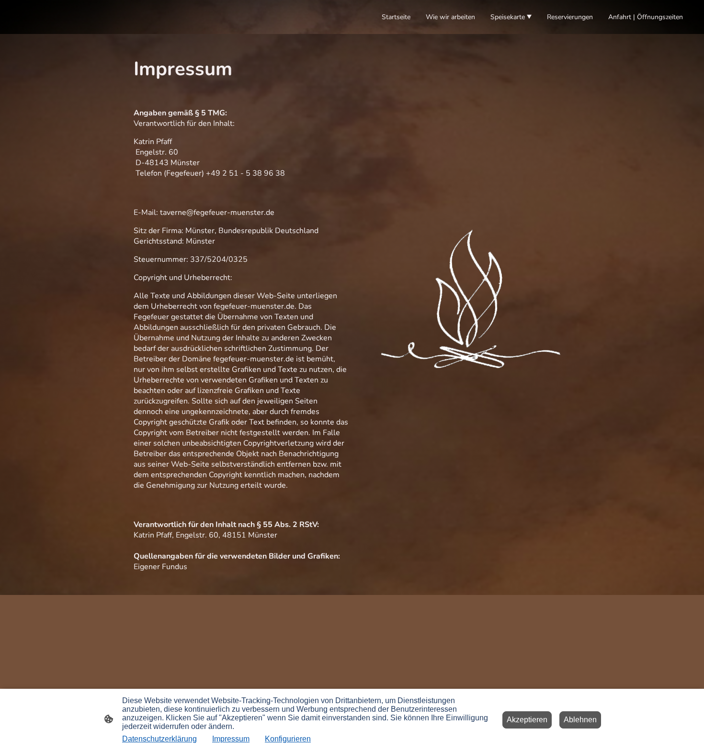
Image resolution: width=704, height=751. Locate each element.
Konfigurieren (288, 739)
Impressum (231, 739)
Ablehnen (580, 720)
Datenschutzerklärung (159, 739)
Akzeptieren (527, 720)
